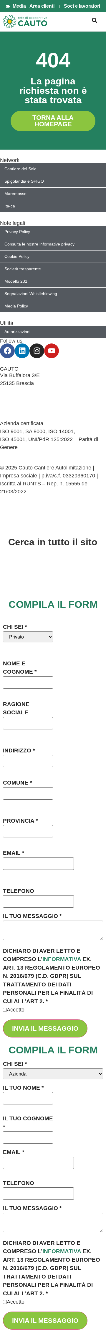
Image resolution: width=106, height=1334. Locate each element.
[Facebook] (7, 350)
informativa (61, 959)
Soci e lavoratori (82, 6)
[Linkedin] (22, 350)
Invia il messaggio (45, 1028)
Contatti (9, 391)
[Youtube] (51, 350)
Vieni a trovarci (17, 399)
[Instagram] (36, 350)
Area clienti (41, 6)
